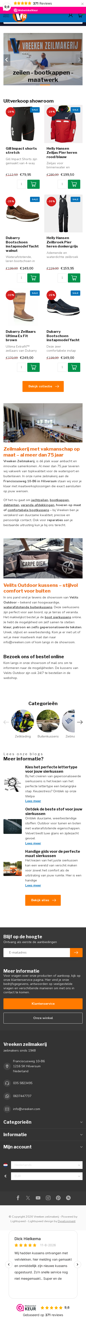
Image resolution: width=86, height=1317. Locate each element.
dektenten (11, 505)
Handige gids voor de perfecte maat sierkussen (52, 853)
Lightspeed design (40, 1221)
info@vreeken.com (26, 1109)
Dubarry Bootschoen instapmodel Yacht (63, 336)
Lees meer (33, 801)
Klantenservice (43, 1004)
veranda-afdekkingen (37, 505)
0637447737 (22, 1096)
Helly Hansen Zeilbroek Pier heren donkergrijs (62, 242)
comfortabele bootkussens (28, 510)
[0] (80, 15)
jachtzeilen (39, 500)
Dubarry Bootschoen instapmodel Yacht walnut (22, 244)
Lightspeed (18, 1221)
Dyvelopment (66, 1221)
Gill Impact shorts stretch (21, 150)
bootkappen (59, 500)
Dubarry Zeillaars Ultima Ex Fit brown (21, 336)
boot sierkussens (58, 617)
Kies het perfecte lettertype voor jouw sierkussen (51, 769)
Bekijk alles (40, 900)
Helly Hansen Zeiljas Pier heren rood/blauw (62, 152)
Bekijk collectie (40, 386)
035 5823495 (22, 1083)
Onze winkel (43, 1018)
